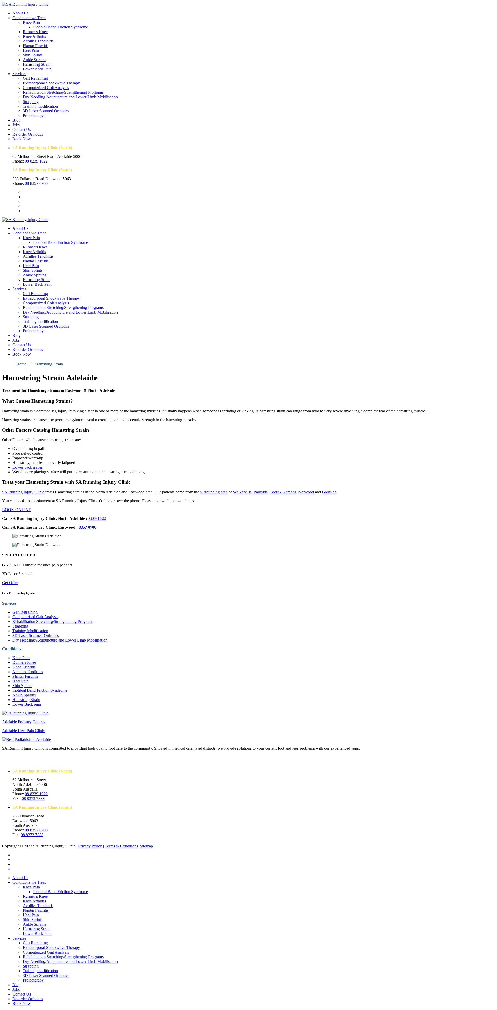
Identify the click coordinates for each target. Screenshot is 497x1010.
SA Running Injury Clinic (23, 492)
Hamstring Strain (36, 64)
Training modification (40, 106)
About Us (20, 13)
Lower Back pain (26, 704)
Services (19, 73)
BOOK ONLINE (16, 509)
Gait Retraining (35, 78)
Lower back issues (27, 467)
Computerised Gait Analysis (35, 617)
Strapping (31, 101)
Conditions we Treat (29, 18)
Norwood (306, 492)
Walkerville (242, 492)
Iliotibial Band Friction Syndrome (60, 27)
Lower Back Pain (37, 69)
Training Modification (30, 631)
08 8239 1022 (36, 161)
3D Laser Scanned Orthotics (46, 111)
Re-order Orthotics (27, 134)
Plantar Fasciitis (35, 45)
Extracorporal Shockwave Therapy (51, 83)
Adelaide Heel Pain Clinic (23, 730)
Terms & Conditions (121, 846)
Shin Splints (32, 55)
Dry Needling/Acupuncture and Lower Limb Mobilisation (70, 97)
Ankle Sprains (34, 59)
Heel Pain (31, 50)
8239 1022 (97, 518)
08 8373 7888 (33, 798)
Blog (16, 120)
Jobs (16, 125)
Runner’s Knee (35, 32)
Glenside (329, 492)
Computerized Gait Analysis (46, 87)
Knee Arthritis (34, 36)
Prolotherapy (33, 115)
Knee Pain (31, 22)
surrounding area (214, 492)
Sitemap (146, 846)
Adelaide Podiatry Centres (23, 722)
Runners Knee (24, 662)
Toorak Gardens (283, 492)
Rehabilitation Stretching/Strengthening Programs (63, 92)
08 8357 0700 (36, 183)
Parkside (261, 492)
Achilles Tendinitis (38, 41)
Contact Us (21, 129)
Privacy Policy (90, 846)
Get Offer (10, 582)
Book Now (21, 139)
